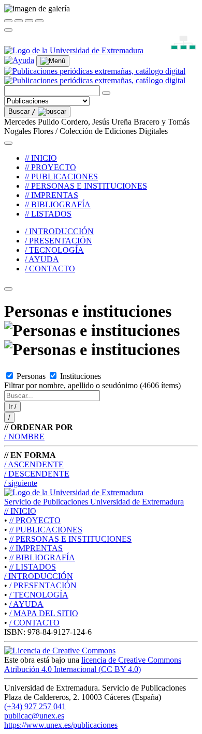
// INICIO (41, 158)
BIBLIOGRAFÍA (42, 557)
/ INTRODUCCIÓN (59, 231)
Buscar (22, 111)
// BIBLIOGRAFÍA (58, 204)
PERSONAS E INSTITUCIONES (70, 538)
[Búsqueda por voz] (106, 93)
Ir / (12, 406)
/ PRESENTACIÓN (58, 240)
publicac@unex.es (34, 715)
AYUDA (26, 604)
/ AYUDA (42, 259)
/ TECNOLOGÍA (54, 250)
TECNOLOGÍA (38, 594)
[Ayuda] (19, 60)
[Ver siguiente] (29, 20)
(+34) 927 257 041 (35, 706)
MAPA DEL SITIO (43, 613)
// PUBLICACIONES (61, 176)
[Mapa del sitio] (171, 50)
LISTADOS (32, 566)
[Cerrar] (8, 20)
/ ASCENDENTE (34, 464)
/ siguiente (20, 483)
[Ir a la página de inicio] (94, 76)
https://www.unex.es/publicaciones (61, 725)
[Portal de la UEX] (73, 50)
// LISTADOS (48, 213)
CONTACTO (34, 622)
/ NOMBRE (24, 436)
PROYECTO (35, 520)
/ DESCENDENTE (36, 473)
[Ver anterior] (19, 20)
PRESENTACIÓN (43, 585)
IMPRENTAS (36, 548)
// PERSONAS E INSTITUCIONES (86, 185)
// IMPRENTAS (51, 195)
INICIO (20, 511)
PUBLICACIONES (45, 529)
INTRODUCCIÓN (38, 576)
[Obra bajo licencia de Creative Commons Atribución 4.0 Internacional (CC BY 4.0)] (60, 650)
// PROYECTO (50, 167)
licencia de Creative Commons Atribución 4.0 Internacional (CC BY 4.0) (92, 664)
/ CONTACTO (50, 268)
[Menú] (52, 61)
